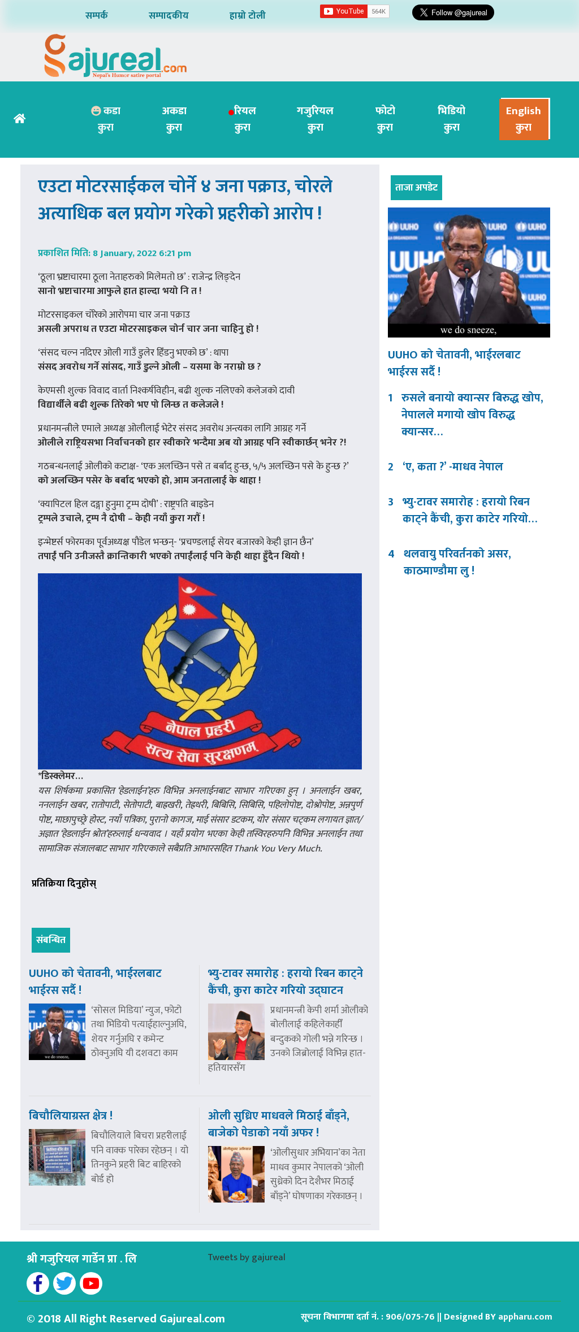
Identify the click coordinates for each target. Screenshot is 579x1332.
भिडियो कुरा (451, 119)
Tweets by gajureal (247, 1257)
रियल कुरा (245, 119)
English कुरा (523, 119)
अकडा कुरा (174, 119)
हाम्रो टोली (248, 16)
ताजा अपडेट (416, 188)
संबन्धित (51, 940)
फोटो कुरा (385, 119)
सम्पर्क (96, 16)
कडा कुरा (109, 119)
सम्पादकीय (169, 16)
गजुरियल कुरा (315, 119)
